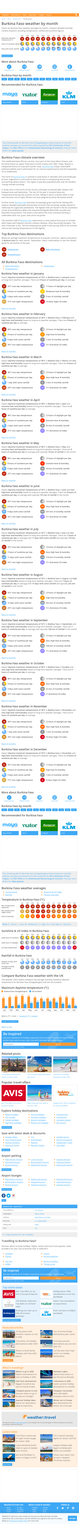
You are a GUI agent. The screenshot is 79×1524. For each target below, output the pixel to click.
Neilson (34, 1142)
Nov (67, 79)
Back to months (9, 308)
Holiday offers (11, 1137)
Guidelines (20, 1511)
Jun (36, 79)
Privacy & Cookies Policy (18, 1521)
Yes (36, 1228)
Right (36, 1224)
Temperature (11, 892)
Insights (41, 15)
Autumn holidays (38, 1120)
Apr (23, 79)
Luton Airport (37, 1159)
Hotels (46, 1253)
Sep (55, 79)
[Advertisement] (40, 6)
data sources (18, 150)
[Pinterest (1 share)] (13, 1196)
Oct (61, 79)
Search (49, 15)
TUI (32, 1137)
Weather (5, 15)
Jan (4, 79)
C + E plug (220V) (41, 1221)
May (29, 79)
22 (44, 1000)
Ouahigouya (13, 249)
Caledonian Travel (64, 1142)
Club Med (60, 1145)
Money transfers (51, 1261)
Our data (19, 1507)
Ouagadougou (14, 254)
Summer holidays (38, 1117)
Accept (72, 1518)
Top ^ (3, 1200)
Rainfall (8, 895)
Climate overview (51, 895)
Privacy (8, 1511)
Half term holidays (13, 1123)
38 (16, 995)
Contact (8, 1509)
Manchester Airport (14, 1159)
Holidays (9, 1253)
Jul (42, 79)
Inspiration (32, 15)
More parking (6, 1169)
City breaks (10, 1117)
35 (35, 996)
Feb (11, 79)
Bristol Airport (11, 1165)
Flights (8, 1256)
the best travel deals (19, 1422)
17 (31, 1002)
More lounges (6, 1189)
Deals (24, 15)
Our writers (20, 1509)
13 (25, 1003)
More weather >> (7, 56)
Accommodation (51, 1256)
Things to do (49, 1264)
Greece (45, 1509)
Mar (17, 79)
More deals (5, 1150)
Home (3, 19)
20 (37, 1001)
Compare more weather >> (10, 1021)
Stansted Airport (12, 1162)
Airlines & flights (12, 1142)
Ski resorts (61, 1123)
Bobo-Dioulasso (53, 249)
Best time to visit (9, 70)
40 (22, 995)
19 (57, 1001)
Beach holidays (11, 1114)
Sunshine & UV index (53, 892)
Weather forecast (24, 70)
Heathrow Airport (39, 1185)
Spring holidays (38, 1114)
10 (19, 1004)
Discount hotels (12, 1145)
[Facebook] (4, 1196)
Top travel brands (13, 1140)
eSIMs (7, 1264)
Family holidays (12, 1120)
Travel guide (54, 70)
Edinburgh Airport (39, 1165)
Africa (9, 19)
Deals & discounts (70, 70)
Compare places (63, 1120)
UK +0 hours (39, 1210)
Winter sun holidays (39, 1123)
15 (63, 1002)
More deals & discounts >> (11, 1320)
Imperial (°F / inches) (28, 1016)
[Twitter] (8, 1196)
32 (41, 997)
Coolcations (61, 1117)
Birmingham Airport (40, 1162)
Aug (49, 79)
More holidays (6, 1127)
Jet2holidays (36, 1140)
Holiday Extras (62, 1137)
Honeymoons (62, 1114)
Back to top (7, 1027)
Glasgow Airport (63, 1162)
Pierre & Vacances (64, 1140)
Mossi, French (39, 1214)
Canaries (45, 1507)
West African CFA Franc (43, 1217)
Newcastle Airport (64, 1165)
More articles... (7, 1360)
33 (3, 997)
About (8, 1507)
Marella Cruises (37, 1145)
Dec (74, 79)
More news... (7, 1464)
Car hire (8, 1261)
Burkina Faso (17, 19)
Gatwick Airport (63, 1159)
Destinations (16, 15)
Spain (44, 1511)
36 (9, 996)
